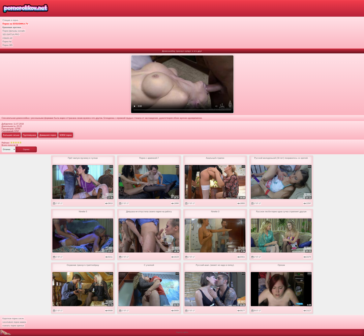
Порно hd (6, 41)
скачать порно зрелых (13, 325)
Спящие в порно (10, 20)
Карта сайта (182, 332)
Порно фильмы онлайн (13, 31)
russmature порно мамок (14, 322)
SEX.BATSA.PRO (10, 34)
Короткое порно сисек (13, 318)
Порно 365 (7, 45)
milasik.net (7, 38)
